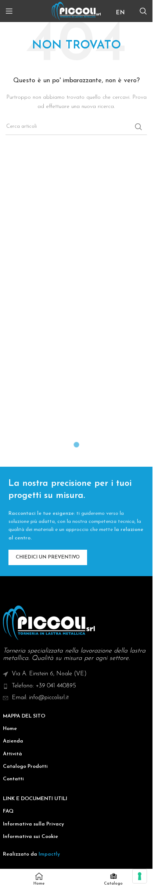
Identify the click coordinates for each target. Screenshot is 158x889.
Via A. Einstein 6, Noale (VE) (49, 674)
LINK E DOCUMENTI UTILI (35, 799)
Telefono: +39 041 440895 (44, 686)
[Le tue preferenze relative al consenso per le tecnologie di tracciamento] (140, 876)
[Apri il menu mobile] (9, 11)
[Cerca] (143, 11)
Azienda (13, 741)
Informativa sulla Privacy (33, 824)
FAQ (8, 811)
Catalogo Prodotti (25, 766)
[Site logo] (76, 11)
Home (10, 728)
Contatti (13, 779)
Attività (12, 754)
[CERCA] (138, 126)
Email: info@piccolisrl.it (40, 698)
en (120, 13)
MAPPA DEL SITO (24, 716)
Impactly (49, 854)
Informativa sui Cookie (30, 836)
